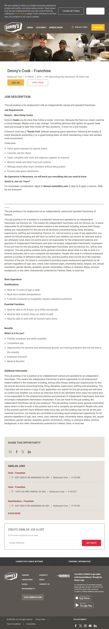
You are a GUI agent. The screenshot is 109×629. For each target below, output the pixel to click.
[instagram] (85, 626)
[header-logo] (13, 27)
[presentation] (98, 27)
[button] (71, 11)
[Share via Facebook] (16, 451)
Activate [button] (91, 543)
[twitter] (80, 626)
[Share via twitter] (22, 451)
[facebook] (75, 626)
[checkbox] (16, 82)
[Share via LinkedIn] (29, 451)
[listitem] (82, 598)
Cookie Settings (21, 13)
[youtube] (90, 626)
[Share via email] (10, 451)
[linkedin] (95, 626)
